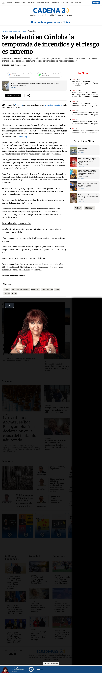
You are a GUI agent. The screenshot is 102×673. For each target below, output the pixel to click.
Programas (31, 3)
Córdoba (51, 15)
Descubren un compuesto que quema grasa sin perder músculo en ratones (85, 83)
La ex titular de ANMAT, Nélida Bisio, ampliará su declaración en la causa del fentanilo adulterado (85, 95)
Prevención (35, 290)
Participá (96, 3)
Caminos (17, 3)
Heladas (7, 293)
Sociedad (78, 90)
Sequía (57, 290)
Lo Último (33, 15)
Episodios (13, 87)
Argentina (41, 15)
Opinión (24, 3)
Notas (67, 22)
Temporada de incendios (20, 290)
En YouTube (64, 3)
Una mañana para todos (46, 22)
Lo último (84, 73)
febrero (14, 293)
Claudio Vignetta (24, 136)
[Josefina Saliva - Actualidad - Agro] (73, 150)
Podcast (78, 208)
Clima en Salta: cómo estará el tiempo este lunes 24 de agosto (84, 105)
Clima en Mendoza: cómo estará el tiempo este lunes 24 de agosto (85, 123)
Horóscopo (78, 3)
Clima (71, 3)
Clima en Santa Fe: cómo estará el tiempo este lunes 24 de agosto (85, 132)
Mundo (69, 15)
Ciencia (78, 79)
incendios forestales (53, 105)
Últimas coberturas (43, 3)
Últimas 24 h (55, 3)
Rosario (60, 15)
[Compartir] (28, 95)
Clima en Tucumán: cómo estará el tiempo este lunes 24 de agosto (85, 114)
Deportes (9, 3)
